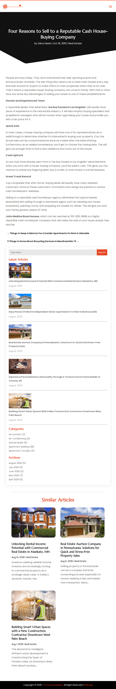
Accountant (15, 434)
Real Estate (75, 43)
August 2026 (15, 463)
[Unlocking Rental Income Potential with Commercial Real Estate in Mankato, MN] (20, 271)
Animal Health (16, 442)
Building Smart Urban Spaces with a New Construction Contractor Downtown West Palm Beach (31, 633)
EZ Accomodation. (53, 684)
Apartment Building (19, 446)
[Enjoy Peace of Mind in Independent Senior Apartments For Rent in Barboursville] (20, 302)
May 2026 (14, 475)
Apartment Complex (20, 450)
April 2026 (14, 479)
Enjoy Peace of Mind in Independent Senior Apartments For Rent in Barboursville (53, 311)
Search (102, 252)
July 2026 (14, 467)
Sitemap (88, 684)
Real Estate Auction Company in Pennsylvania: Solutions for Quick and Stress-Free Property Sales (81, 550)
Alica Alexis (44, 43)
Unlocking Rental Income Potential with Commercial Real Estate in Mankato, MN (53, 281)
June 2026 (14, 471)
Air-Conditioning (17, 438)
